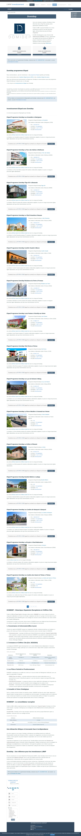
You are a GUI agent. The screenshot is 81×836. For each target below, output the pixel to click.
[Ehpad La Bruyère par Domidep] (17, 551)
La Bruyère (43, 545)
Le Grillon (43, 447)
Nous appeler (74, 13)
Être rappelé (74, 14)
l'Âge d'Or (43, 185)
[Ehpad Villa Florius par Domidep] (17, 355)
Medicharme (48, 43)
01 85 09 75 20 (38, 1)
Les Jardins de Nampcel (46, 512)
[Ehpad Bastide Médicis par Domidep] (17, 486)
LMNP (15, 4)
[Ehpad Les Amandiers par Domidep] (17, 126)
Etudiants (43, 4)
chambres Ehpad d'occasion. (43, 77)
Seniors (37, 4)
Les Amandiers (44, 120)
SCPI (54, 4)
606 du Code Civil (25, 134)
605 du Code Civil (16, 134)
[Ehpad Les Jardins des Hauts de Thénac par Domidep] (17, 584)
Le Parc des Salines (45, 152)
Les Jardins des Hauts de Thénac (48, 578)
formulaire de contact (13, 61)
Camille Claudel (44, 251)
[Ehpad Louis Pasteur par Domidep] (17, 322)
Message (10, 807)
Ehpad (31, 4)
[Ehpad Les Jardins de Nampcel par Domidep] (17, 518)
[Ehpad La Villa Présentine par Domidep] (17, 224)
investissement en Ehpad (21, 83)
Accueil (27, 4)
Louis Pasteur (44, 316)
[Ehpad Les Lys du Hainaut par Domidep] (17, 388)
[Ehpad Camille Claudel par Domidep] (17, 257)
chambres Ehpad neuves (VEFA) (26, 77)
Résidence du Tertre (45, 283)
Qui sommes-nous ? (62, 4)
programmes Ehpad (34, 74)
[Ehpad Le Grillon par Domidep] (17, 453)
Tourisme (49, 4)
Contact (69, 4)
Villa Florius (43, 349)
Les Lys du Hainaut (45, 381)
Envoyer (13, 819)
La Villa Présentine (45, 218)
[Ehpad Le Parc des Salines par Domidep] (17, 159)
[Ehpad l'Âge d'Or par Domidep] (17, 191)
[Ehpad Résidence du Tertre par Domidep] (17, 289)
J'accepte (52, 834)
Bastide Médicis (44, 479)
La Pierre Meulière (45, 414)
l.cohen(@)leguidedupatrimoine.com (40, 829)
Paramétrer (47, 834)
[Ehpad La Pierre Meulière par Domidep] (17, 420)
